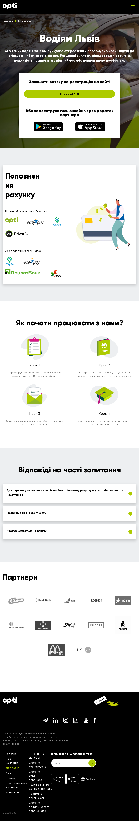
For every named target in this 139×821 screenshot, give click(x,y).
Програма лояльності (36, 795)
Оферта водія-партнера (36, 775)
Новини (11, 778)
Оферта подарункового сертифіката (39, 806)
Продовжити (69, 93)
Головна (11, 753)
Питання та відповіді (36, 755)
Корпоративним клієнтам (16, 785)
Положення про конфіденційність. (41, 786)
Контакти (12, 792)
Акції (9, 773)
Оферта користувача (37, 764)
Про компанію (12, 760)
